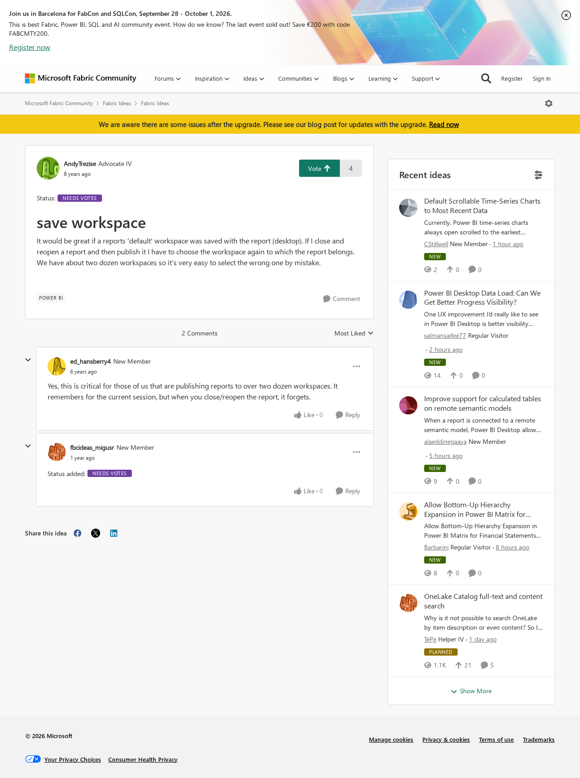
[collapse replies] (28, 360)
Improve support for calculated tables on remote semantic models (482, 403)
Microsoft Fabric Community (59, 103)
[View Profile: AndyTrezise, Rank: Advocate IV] (48, 168)
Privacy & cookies (446, 739)
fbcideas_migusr (92, 447)
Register (512, 78)
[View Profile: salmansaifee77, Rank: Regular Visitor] (408, 300)
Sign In (542, 78)
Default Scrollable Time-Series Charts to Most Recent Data (482, 205)
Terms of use (496, 739)
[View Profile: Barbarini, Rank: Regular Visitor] (408, 511)
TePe (430, 639)
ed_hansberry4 (90, 361)
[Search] (486, 78)
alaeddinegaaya (445, 441)
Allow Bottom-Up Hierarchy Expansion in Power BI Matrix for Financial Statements (475, 509)
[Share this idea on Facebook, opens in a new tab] (77, 533)
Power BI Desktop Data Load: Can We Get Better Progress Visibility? (482, 297)
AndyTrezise (80, 163)
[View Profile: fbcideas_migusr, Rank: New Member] (57, 452)
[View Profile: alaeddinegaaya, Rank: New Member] (408, 405)
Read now (444, 124)
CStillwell (436, 243)
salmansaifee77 (445, 335)
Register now (29, 47)
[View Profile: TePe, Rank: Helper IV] (408, 603)
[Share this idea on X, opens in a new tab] (95, 533)
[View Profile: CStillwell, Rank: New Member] (408, 208)
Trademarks (539, 739)
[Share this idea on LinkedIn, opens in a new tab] (113, 533)
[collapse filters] (537, 174)
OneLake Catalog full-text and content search (483, 601)
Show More (476, 690)
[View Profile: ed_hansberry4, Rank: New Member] (57, 366)
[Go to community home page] (80, 78)
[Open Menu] (548, 103)
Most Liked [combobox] (354, 333)
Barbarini (436, 547)
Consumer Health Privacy (143, 759)
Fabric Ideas (117, 103)
